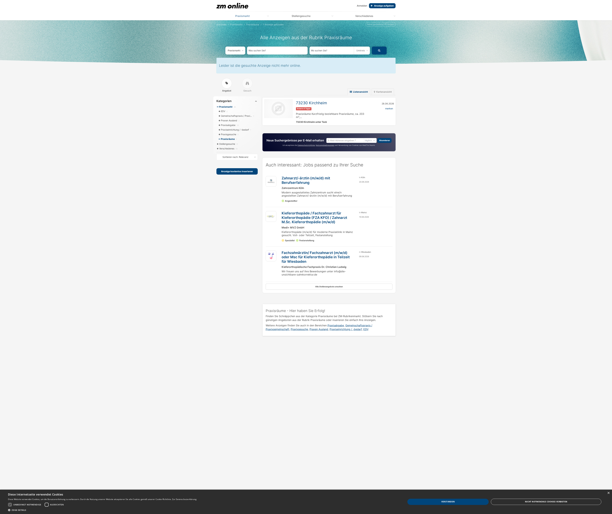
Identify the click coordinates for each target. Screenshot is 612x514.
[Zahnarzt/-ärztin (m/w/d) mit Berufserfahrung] (271, 181)
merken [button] (389, 108)
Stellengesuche (301, 16)
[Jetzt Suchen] (379, 51)
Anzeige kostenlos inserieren (237, 171)
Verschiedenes (364, 16)
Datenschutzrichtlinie (306, 145)
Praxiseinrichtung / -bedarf (346, 329)
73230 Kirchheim (311, 103)
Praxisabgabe (336, 325)
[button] (102, 510)
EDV (365, 329)
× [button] (608, 493)
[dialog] (306, 502)
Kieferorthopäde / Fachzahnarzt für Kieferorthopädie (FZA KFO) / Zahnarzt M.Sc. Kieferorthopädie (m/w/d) (314, 217)
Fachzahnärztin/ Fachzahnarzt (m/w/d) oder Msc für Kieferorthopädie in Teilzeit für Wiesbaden (316, 257)
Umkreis (360, 50)
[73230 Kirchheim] (278, 108)
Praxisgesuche (299, 329)
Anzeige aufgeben (384, 5)
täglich (368, 140)
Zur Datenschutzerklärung (184, 499)
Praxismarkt (242, 16)
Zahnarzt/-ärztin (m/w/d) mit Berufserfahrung (306, 180)
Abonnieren (384, 140)
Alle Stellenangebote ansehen (329, 286)
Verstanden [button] (448, 501)
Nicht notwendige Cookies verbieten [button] (546, 501)
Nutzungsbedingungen (325, 145)
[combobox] (277, 51)
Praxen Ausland (319, 329)
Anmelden (362, 5)
